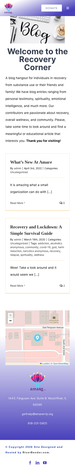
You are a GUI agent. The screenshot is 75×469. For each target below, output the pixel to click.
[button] (37, 337)
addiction (43, 243)
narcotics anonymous (35, 250)
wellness (39, 254)
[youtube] (45, 463)
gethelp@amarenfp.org (37, 414)
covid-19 (45, 247)
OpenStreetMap (61, 363)
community (31, 247)
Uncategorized (19, 172)
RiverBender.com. (36, 452)
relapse (14, 254)
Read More (16, 202)
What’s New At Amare (31, 162)
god (54, 247)
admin (17, 168)
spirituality (26, 254)
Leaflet (45, 363)
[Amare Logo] (8, 3)
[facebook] (30, 463)
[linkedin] (37, 463)
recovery (55, 250)
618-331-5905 (37, 423)
